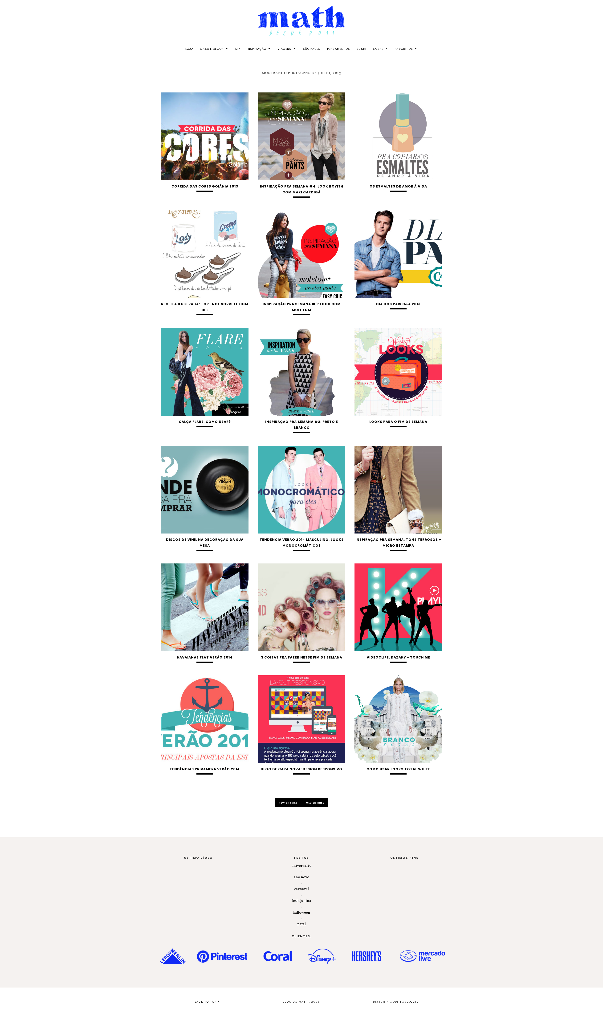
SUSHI (361, 49)
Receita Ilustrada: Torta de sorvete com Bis (204, 307)
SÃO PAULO (312, 49)
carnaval (301, 889)
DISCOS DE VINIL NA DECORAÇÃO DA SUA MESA (205, 542)
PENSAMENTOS (338, 49)
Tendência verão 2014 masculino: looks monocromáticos (302, 542)
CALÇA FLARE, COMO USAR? (205, 421)
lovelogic (409, 1002)
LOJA (189, 49)
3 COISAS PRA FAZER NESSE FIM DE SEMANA (301, 657)
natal (301, 924)
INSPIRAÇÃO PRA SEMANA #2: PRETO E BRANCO (301, 424)
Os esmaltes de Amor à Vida (398, 186)
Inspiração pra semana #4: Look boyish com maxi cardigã (301, 189)
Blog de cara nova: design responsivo (301, 769)
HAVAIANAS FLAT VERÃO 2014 (204, 657)
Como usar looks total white (398, 769)
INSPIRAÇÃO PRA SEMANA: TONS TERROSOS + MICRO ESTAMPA (398, 542)
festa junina (301, 901)
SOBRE (378, 49)
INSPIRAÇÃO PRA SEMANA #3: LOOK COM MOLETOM (302, 307)
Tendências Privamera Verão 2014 (205, 769)
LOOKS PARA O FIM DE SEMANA (398, 421)
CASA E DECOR (212, 49)
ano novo (301, 877)
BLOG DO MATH (295, 1002)
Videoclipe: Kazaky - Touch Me (398, 657)
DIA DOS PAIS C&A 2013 (398, 304)
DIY (237, 49)
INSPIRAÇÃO (256, 49)
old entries (315, 803)
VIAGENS (284, 49)
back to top (206, 1002)
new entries (288, 803)
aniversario (301, 865)
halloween (301, 912)
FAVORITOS (404, 49)
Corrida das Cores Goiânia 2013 (204, 186)
